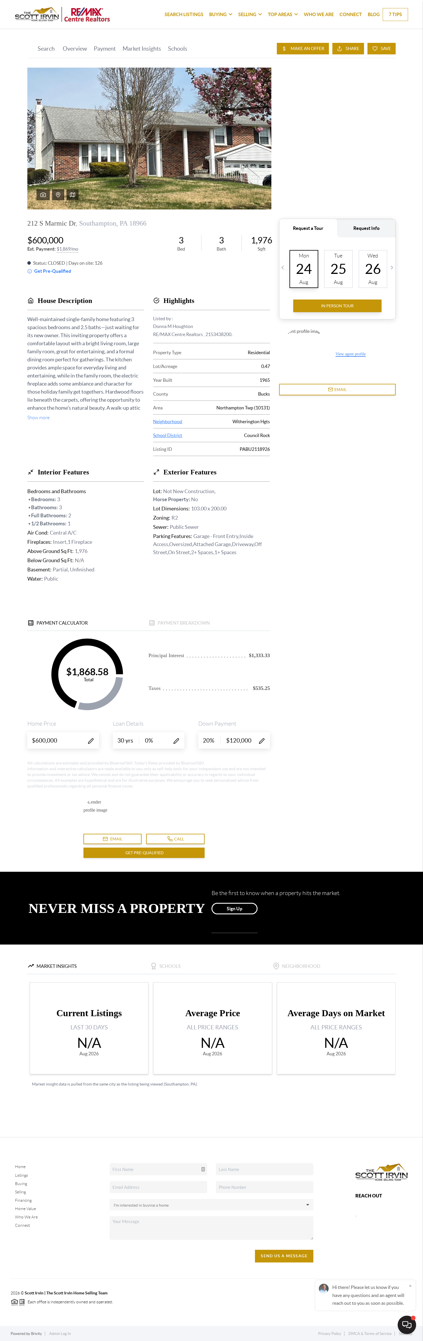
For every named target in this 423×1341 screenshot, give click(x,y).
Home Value (25, 1208)
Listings (21, 1175)
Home (20, 1166)
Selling (247, 14)
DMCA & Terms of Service (370, 1334)
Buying (218, 14)
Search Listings (184, 14)
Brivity (36, 1334)
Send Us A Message (284, 1256)
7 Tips (395, 14)
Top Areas (280, 14)
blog (374, 14)
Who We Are (319, 14)
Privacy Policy (329, 1334)
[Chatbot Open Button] (407, 1325)
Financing (23, 1200)
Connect (351, 14)
